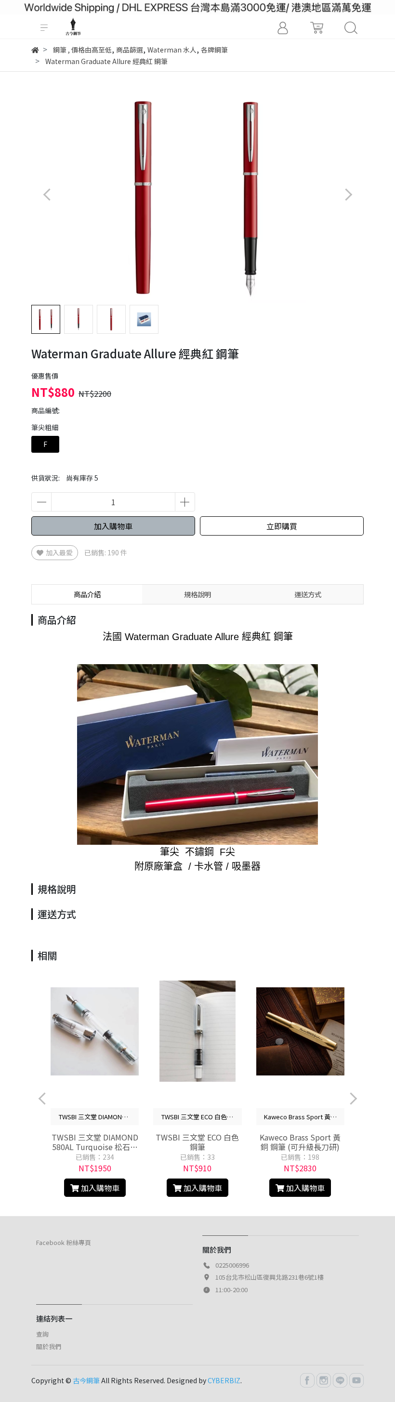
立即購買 (281, 526)
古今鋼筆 (86, 1380)
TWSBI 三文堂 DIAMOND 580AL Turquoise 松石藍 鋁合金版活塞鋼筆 (95, 1142)
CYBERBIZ (224, 1380)
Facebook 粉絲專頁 (63, 1242)
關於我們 (48, 1346)
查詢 (42, 1333)
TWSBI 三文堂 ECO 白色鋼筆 (197, 1142)
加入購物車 (113, 526)
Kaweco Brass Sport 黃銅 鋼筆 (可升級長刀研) (300, 1142)
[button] (348, 195)
